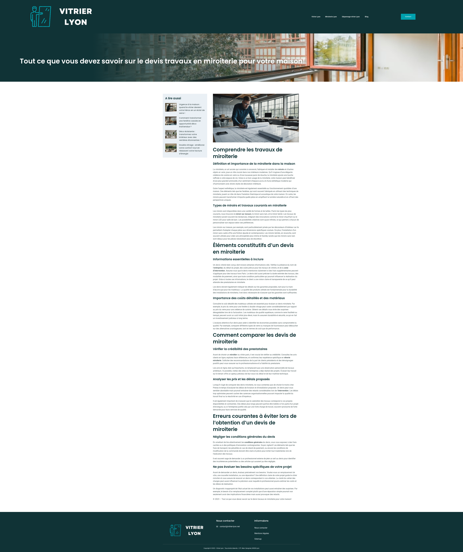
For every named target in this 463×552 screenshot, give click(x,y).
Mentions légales (261, 533)
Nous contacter (260, 528)
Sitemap (258, 539)
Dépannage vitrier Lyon (351, 17)
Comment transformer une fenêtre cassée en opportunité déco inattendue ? (190, 122)
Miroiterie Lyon (331, 17)
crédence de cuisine (221, 175)
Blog (366, 17)
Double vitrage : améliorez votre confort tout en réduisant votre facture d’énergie (191, 149)
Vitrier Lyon (316, 17)
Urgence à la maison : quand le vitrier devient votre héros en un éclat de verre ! (192, 109)
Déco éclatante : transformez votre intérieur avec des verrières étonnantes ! (190, 136)
